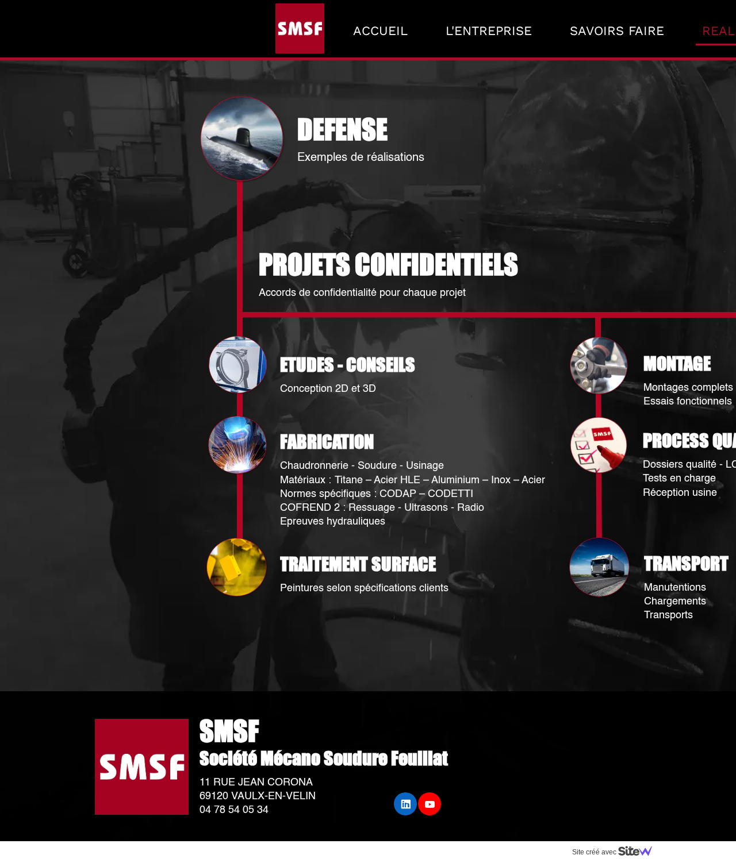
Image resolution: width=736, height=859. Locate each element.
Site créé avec (595, 852)
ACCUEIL (380, 31)
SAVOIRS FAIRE (617, 31)
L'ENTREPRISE (489, 31)
